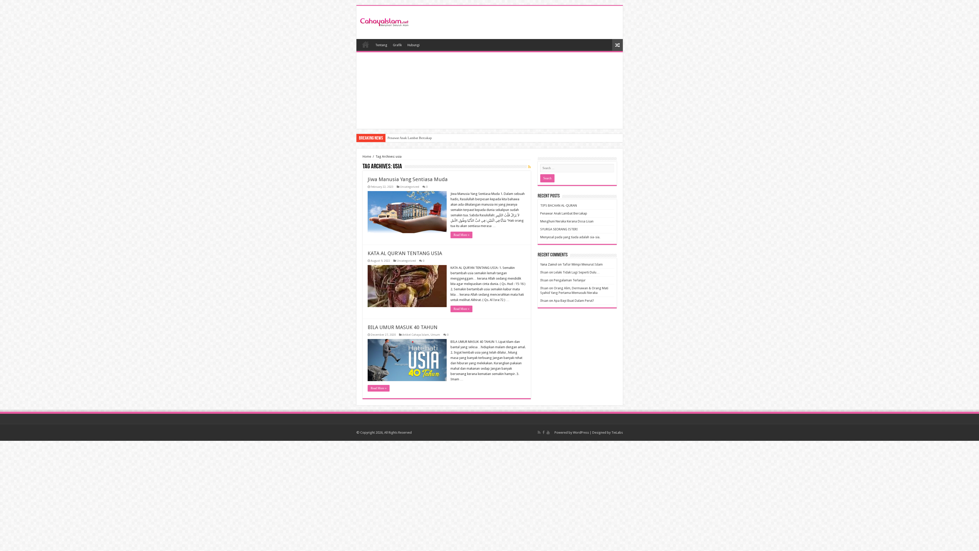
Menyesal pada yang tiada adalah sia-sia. (570, 237)
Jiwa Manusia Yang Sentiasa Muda (408, 179)
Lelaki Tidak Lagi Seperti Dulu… (577, 272)
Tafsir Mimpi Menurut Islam (582, 264)
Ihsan (544, 272)
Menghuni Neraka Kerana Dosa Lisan (567, 221)
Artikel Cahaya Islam (415, 334)
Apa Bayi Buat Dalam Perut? (574, 301)
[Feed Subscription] (529, 167)
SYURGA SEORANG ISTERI (559, 229)
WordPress (581, 432)
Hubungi (413, 45)
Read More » (461, 235)
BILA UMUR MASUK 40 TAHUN (402, 327)
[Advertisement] (489, 90)
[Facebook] (543, 432)
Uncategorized (409, 187)
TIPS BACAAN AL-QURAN (558, 205)
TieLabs (617, 432)
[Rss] (539, 432)
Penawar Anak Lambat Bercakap (410, 138)
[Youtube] (548, 432)
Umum (435, 334)
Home (365, 44)
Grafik (397, 45)
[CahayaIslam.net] (384, 21)
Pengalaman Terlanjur (570, 280)
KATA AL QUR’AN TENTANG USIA (405, 253)
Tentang (381, 45)
